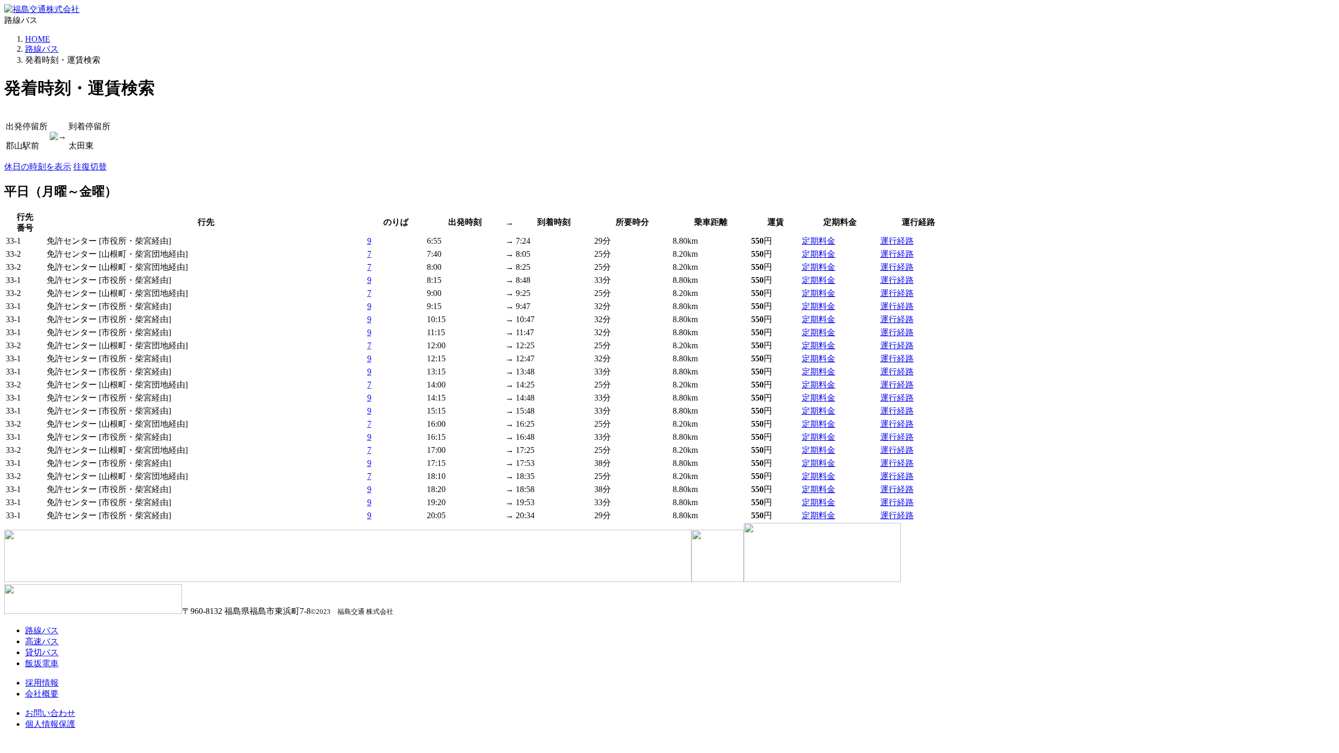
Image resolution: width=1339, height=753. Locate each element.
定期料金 (818, 240)
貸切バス (42, 652)
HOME (37, 39)
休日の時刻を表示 (37, 166)
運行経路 (897, 240)
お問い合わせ (50, 713)
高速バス (42, 641)
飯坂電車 (42, 663)
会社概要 (42, 693)
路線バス (42, 48)
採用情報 (42, 682)
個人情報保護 (50, 724)
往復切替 (90, 166)
